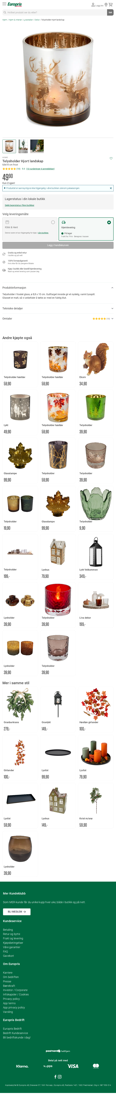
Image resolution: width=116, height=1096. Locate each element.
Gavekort (8, 955)
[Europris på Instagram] (59, 1077)
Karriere (8, 972)
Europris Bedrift (12, 1028)
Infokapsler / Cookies (16, 994)
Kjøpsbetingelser (13, 942)
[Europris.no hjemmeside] (15, 4)
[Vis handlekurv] (111, 5)
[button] (23, 146)
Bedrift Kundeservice (15, 1033)
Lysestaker (28, 20)
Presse (7, 981)
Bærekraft (9, 985)
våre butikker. (43, 233)
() (40, 169)
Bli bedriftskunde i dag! (17, 1037)
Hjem (4, 20)
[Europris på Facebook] (55, 1077)
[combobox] (58, 12)
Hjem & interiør (15, 20)
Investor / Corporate (15, 990)
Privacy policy (11, 998)
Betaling (8, 929)
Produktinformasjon (14, 287)
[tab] (58, 288)
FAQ (5, 951)
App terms (9, 1003)
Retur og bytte (11, 934)
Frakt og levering (13, 938)
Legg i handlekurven (58, 245)
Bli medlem (15, 911)
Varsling (8, 1011)
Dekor (37, 20)
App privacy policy (14, 1007)
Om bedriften (11, 977)
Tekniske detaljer (12, 308)
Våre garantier (11, 947)
